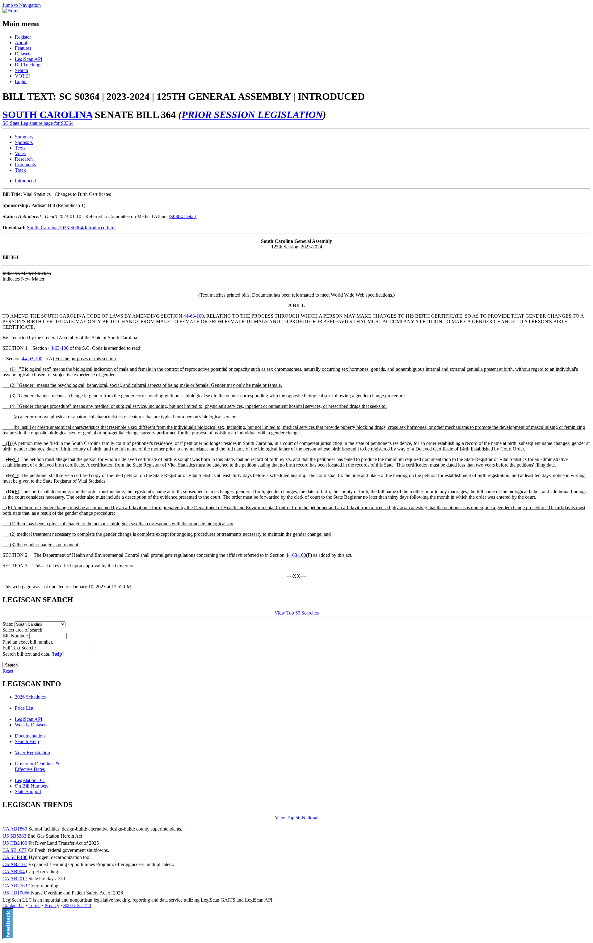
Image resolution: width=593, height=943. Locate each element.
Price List (24, 708)
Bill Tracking (27, 64)
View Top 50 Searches (297, 612)
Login (21, 81)
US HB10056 (16, 892)
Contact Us (13, 905)
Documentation (30, 735)
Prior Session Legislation (252, 114)
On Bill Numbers (31, 786)
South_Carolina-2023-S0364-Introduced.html (71, 227)
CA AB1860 (14, 828)
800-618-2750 (77, 905)
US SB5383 (14, 836)
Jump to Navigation (21, 5)
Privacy (51, 905)
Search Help (27, 741)
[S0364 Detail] (183, 216)
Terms (34, 905)
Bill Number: (15, 635)
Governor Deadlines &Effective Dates (37, 766)
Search (21, 70)
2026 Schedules (30, 697)
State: (8, 624)
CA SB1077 (14, 850)
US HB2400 (14, 843)
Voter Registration (32, 752)
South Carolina (47, 114)
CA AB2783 (14, 885)
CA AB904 (13, 871)
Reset (7, 671)
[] (58, 654)
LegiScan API (28, 59)
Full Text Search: (19, 647)
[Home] (10, 10)
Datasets (23, 53)
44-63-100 (193, 316)
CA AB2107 (14, 864)
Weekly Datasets (31, 724)
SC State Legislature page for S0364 (38, 123)
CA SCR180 (14, 857)
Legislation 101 (30, 780)
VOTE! (22, 75)
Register (23, 37)
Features (23, 48)
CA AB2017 (14, 878)
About (21, 42)
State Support (28, 791)
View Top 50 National (296, 817)
